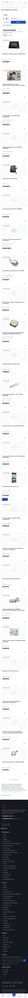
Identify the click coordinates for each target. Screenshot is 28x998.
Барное (5, 836)
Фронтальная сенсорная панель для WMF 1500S (13, 53)
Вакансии (5, 951)
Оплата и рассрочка (8, 942)
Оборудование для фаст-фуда (10, 852)
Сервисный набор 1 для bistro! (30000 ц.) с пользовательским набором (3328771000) (12, 732)
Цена (5, 18)
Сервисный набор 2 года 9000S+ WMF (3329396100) (11, 518)
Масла (4, 834)
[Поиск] (21, 2)
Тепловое (5, 870)
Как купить (5, 937)
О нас (4, 935)
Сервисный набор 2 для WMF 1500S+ (11, 364)
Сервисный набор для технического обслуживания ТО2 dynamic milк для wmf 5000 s (13, 85)
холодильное (6, 877)
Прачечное (5, 857)
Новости (5, 949)
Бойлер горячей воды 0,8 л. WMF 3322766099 (13, 762)
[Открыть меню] (2, 2)
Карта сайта (15, 981)
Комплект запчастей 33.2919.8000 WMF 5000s (13, 425)
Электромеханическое (8, 879)
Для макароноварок (8, 845)
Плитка (5, 35)
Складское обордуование (9, 868)
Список (10, 35)
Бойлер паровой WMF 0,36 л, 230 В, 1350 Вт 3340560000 (12, 395)
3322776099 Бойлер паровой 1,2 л (10, 486)
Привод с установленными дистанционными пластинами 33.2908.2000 (12, 549)
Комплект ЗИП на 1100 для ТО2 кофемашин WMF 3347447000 (13, 641)
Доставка (5, 940)
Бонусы (5, 974)
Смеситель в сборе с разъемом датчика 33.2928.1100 (11, 240)
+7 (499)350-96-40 (11, 818)
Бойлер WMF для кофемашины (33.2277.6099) (13, 270)
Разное (5, 863)
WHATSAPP (3, 828)
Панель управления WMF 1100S (9, 178)
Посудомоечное (7, 854)
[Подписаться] (24, 960)
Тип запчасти (14, 18)
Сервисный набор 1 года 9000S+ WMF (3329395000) (11, 116)
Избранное (5, 971)
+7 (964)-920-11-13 (8, 816)
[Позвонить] (25, 2)
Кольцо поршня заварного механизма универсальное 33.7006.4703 (11, 702)
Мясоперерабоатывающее (9, 850)
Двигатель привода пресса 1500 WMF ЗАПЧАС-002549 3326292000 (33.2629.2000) (13, 610)
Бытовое (5, 839)
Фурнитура (5, 872)
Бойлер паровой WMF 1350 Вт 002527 (11, 578)
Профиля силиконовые (8, 861)
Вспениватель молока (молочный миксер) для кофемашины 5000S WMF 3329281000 (13, 333)
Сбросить (7, 22)
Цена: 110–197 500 (7, 25)
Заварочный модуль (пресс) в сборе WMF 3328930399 (12, 148)
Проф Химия (6, 859)
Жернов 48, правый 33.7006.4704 (10, 670)
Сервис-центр (6, 946)
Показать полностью (6, 795)
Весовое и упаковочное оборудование (12, 843)
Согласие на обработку (17, 983)
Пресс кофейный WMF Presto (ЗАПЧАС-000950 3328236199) (13, 457)
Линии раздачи (6, 848)
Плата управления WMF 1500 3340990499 (12, 208)
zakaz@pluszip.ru (5, 821)
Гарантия (5, 944)
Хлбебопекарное (7, 874)
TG (6, 828)
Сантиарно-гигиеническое (9, 865)
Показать (18, 22)
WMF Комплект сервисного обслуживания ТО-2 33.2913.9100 (13, 303)
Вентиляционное (7, 841)
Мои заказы (6, 969)
